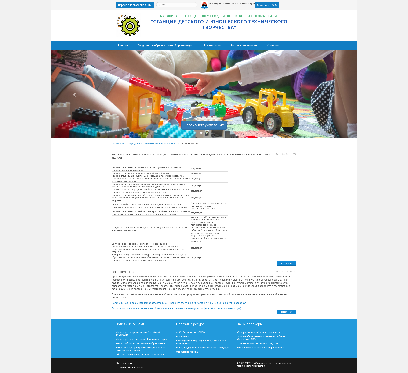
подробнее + (286, 263)
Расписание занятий (244, 45)
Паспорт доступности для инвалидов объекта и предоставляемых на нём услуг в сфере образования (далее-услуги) (176, 308)
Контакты (273, 45)
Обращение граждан (187, 352)
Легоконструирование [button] (204, 125)
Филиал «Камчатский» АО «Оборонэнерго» (260, 347)
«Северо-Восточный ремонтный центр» (258, 332)
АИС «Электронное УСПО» (190, 332)
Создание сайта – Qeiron (129, 367)
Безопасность (212, 45)
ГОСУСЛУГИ (182, 336)
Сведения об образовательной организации (165, 45)
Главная (123, 45)
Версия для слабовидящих (134, 5)
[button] (74, 94)
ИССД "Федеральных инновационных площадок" (203, 347)
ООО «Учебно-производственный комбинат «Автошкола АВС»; (261, 338)
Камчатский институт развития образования (140, 343)
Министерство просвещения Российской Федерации (138, 333)
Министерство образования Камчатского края (141, 339)
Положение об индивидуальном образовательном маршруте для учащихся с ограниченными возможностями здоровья (179, 302)
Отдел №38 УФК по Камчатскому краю (258, 343)
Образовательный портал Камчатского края (140, 354)
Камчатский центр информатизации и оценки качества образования (140, 349)
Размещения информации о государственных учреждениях (201, 342)
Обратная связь (124, 363)
